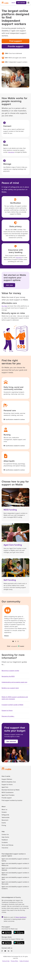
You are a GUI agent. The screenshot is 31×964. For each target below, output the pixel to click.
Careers (4, 812)
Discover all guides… (8, 716)
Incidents (5, 842)
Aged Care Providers (8, 795)
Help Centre (5, 837)
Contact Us (5, 834)
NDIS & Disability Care (9, 782)
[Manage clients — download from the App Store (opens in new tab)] (7, 942)
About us (4, 809)
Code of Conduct (24, 961)
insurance (11, 152)
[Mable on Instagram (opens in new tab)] (11, 951)
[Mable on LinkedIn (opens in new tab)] (8, 951)
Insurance (5, 848)
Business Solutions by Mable (10, 790)
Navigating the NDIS (8, 676)
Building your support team (10, 688)
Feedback (5, 840)
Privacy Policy (14, 961)
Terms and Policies (7, 845)
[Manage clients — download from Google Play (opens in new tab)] (19, 942)
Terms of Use (5, 961)
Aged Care (5, 787)
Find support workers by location (12, 800)
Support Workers (7, 779)
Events (4, 823)
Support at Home (7, 710)
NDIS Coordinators (7, 792)
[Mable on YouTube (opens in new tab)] (5, 951)
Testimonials (5, 817)
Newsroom (5, 820)
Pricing (4, 825)
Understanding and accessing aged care (14, 682)
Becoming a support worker (10, 670)
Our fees (4, 306)
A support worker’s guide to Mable (12, 704)
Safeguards (5, 815)
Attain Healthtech (20, 917)
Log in (13, 2)
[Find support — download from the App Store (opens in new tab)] (7, 932)
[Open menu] (28, 3)
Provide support (7, 798)
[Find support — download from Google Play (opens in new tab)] (19, 932)
